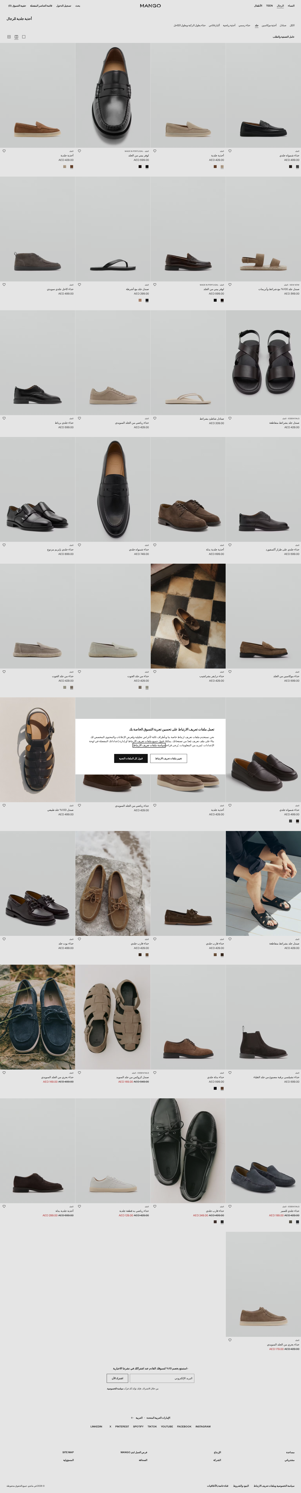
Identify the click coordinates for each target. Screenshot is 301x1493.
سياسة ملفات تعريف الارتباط (149, 745)
